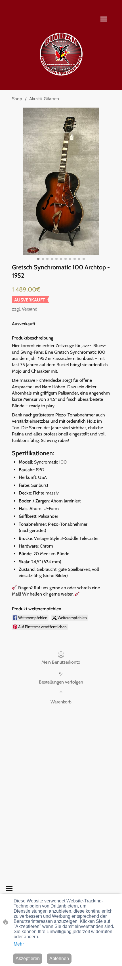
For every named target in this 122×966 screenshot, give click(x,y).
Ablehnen (59, 958)
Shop (17, 98)
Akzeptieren (28, 958)
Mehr (19, 944)
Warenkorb (61, 702)
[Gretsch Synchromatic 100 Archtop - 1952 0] (61, 181)
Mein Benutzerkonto (60, 662)
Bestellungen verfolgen (61, 682)
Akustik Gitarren (44, 98)
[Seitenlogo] (61, 54)
